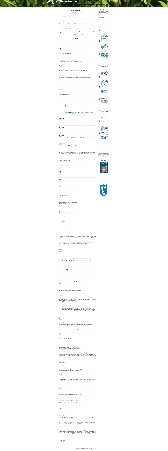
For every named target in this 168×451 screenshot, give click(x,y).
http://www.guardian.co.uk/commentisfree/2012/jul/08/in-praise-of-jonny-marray (71, 348)
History (84, 6)
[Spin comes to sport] (103, 168)
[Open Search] (108, 6)
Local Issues (74, 6)
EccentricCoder (90, 448)
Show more (103, 144)
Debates (79, 6)
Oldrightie (60, 164)
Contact (68, 6)
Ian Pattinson (61, 57)
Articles (96, 6)
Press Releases (90, 6)
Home (60, 6)
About (64, 6)
